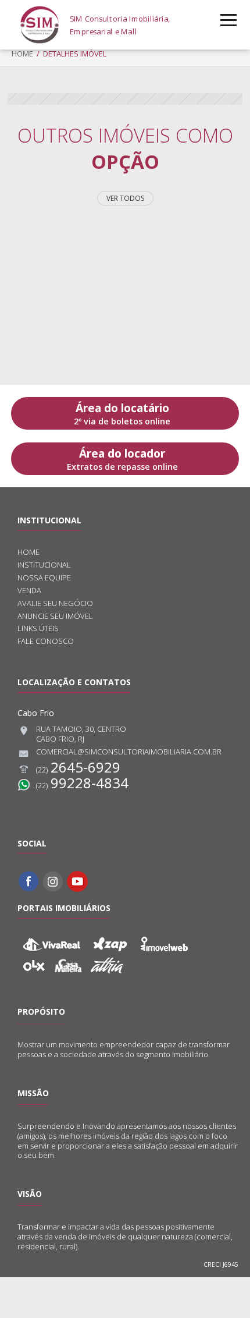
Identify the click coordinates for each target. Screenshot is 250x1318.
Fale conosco (45, 641)
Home (22, 53)
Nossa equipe (44, 578)
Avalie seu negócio (55, 603)
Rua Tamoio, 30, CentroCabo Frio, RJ (81, 734)
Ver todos (125, 198)
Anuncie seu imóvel (55, 616)
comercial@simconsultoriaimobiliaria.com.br (129, 752)
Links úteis (38, 628)
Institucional (44, 565)
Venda (29, 591)
